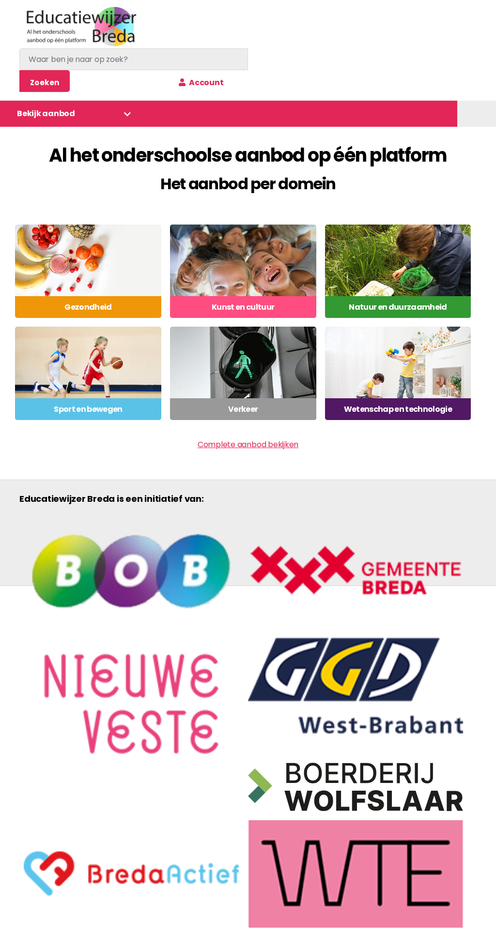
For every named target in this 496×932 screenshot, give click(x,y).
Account (205, 82)
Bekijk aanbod (46, 113)
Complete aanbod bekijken (248, 444)
